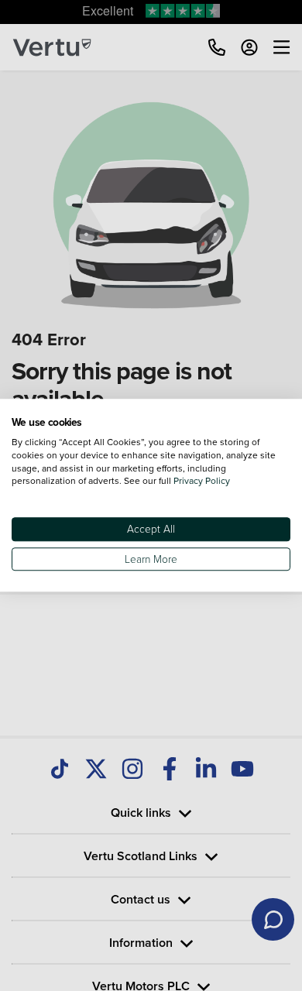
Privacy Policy (201, 481)
